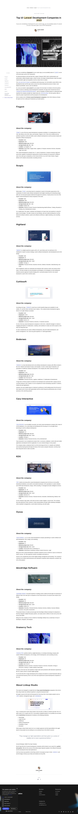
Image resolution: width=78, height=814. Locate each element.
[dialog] (9, 800)
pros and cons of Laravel (24, 82)
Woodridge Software (7, 93)
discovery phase (44, 93)
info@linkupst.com (42, 803)
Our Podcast (57, 791)
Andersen (7, 85)
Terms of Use (28, 811)
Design (40, 793)
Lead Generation (42, 794)
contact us (55, 752)
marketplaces (38, 696)
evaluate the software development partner (26, 91)
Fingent (6, 76)
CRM (17, 696)
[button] (9, 811)
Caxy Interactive (8, 87)
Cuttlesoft (6, 83)
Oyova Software (20, 537)
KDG (6, 89)
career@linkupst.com (42, 805)
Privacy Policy (18, 811)
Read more (10, 794)
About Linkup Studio (8, 97)
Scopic (6, 78)
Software (40, 791)
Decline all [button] (13, 808)
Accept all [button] (6, 808)
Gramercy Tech (8, 95)
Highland (18, 250)
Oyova (6, 91)
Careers (56, 793)
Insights (56, 794)
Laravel (56, 72)
